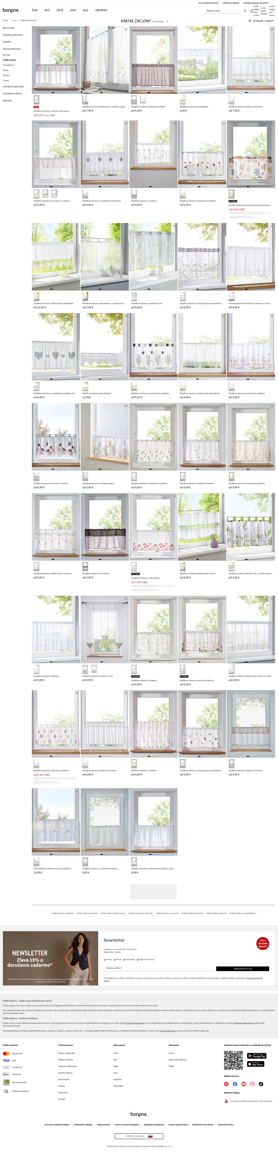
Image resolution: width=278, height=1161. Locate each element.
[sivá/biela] (45, 193)
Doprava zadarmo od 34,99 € (256, 2)
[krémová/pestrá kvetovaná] (231, 386)
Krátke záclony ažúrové (216, 913)
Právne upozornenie (178, 1124)
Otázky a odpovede (66, 1053)
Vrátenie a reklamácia (67, 1066)
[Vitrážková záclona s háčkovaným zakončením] (56, 257)
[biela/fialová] (134, 386)
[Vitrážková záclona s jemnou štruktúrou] (202, 629)
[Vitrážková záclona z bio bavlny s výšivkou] (56, 154)
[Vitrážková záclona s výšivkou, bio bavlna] (56, 60)
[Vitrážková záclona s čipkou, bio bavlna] (251, 60)
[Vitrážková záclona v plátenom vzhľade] (153, 60)
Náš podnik (174, 1045)
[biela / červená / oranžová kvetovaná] (183, 193)
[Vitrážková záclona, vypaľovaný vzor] (153, 257)
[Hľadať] (245, 10)
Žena (116, 1053)
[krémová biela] (85, 861)
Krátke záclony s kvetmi (87, 913)
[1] (53, 92)
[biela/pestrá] (85, 476)
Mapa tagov (119, 1086)
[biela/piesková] (85, 193)
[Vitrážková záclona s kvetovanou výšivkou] (202, 154)
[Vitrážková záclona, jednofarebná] (105, 347)
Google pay (17, 1067)
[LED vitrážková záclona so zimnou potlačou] (56, 822)
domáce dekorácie (168, 1030)
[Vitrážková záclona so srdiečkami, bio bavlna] (105, 154)
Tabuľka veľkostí (65, 1072)
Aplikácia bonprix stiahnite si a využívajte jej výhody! (247, 1045)
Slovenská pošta (19, 1082)
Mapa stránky (103, 1124)
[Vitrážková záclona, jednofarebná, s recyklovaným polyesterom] (105, 257)
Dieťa (116, 1066)
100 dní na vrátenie (231, 2)
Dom (116, 1072)
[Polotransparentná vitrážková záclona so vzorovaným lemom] (251, 257)
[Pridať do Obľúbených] (77, 29)
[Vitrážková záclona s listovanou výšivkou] (56, 724)
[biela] (85, 99)
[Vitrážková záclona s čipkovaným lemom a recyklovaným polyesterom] (251, 629)
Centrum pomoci (65, 1045)
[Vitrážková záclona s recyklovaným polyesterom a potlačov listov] (251, 154)
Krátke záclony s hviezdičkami (242, 913)
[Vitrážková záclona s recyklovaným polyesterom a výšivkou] (202, 257)
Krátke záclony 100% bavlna (113, 913)
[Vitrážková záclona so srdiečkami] (202, 60)
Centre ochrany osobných (127, 1124)
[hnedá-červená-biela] (134, 566)
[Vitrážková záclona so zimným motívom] (56, 437)
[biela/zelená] (231, 476)
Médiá (171, 1066)
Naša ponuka (119, 1045)
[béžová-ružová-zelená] (36, 99)
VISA (14, 1060)
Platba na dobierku (20, 1091)
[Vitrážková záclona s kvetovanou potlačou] (251, 437)
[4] (158, 92)
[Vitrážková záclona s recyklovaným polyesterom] (202, 724)
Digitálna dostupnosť (154, 1124)
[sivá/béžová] (85, 566)
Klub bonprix (63, 1079)
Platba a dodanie (10, 1045)
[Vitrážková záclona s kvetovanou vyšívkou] (153, 437)
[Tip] (167, 21)
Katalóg (61, 1086)
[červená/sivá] (36, 476)
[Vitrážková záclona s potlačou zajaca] (105, 437)
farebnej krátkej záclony (244, 1023)
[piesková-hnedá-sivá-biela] (231, 193)
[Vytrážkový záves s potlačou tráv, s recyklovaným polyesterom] (251, 527)
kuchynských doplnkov (135, 1023)
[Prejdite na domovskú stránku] (17, 10)
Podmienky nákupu (83, 1124)
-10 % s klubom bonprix (208, 2)
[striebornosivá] (134, 99)
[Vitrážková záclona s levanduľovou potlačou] (153, 347)
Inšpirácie (118, 1079)
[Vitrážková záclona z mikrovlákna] (153, 527)
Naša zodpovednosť (177, 1059)
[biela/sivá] (134, 193)
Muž (115, 1059)
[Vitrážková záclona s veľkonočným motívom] (56, 527)
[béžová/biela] (54, 193)
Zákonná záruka (225, 1124)
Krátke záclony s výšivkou (63, 913)
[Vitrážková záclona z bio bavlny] (105, 527)
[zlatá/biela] (183, 476)
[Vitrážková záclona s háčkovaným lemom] (202, 527)
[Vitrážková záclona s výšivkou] (56, 629)
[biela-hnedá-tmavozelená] (36, 763)
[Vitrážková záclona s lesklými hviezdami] (202, 437)
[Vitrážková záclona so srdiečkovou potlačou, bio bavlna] (56, 347)
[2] (56, 92)
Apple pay (16, 1074)
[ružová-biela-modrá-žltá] (231, 763)
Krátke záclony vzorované (167, 913)
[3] (59, 92)
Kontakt (61, 1099)
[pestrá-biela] (183, 669)
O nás (171, 1053)
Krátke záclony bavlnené (192, 913)
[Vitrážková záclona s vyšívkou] (153, 154)
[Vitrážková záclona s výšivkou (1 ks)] (105, 629)
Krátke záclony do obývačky (141, 913)
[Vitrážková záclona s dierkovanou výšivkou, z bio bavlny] (153, 822)
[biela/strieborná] (36, 861)
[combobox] (223, 11)
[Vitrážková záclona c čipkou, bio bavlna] (251, 724)
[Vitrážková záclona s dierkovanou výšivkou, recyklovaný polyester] (105, 60)
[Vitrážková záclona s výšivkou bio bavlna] (105, 822)
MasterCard (17, 1053)
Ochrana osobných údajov (57, 1124)
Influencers (63, 1092)
